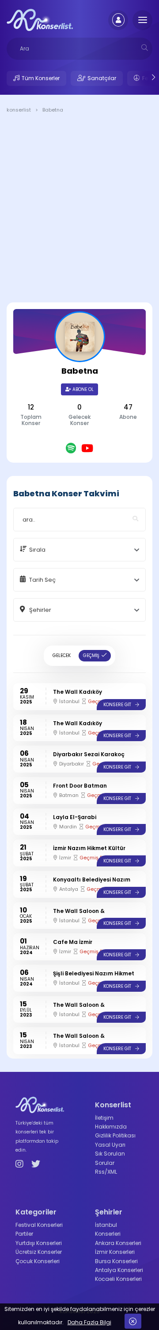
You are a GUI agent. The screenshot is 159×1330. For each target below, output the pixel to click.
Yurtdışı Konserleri (38, 1243)
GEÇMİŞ (91, 655)
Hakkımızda (111, 1126)
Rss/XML (106, 1171)
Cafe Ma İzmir (72, 942)
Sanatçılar (101, 78)
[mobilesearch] (144, 47)
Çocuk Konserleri (37, 1261)
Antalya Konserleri (119, 1270)
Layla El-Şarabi (74, 817)
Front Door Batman (80, 785)
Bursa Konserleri (116, 1261)
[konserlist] (40, 19)
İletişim (104, 1117)
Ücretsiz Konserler (38, 1252)
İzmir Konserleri (115, 1252)
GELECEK (62, 655)
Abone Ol (82, 389)
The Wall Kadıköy (77, 692)
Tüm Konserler (41, 78)
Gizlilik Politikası (115, 1135)
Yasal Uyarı (110, 1144)
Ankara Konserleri (118, 1243)
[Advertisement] (79, 209)
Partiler (24, 1233)
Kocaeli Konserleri (118, 1279)
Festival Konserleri (39, 1225)
